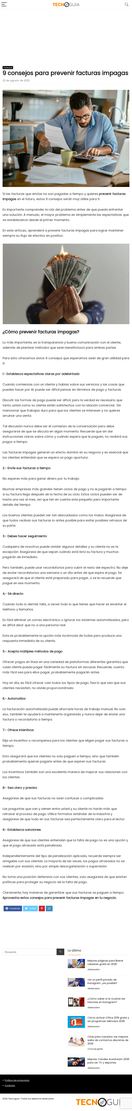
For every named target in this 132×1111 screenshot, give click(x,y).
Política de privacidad (17, 1080)
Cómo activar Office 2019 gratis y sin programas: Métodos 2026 (108, 1019)
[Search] (127, 4)
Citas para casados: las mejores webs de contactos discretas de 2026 (107, 1040)
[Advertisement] (66, 35)
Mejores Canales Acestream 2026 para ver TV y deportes (108, 1060)
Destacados (93, 969)
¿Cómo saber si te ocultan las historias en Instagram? (106, 1000)
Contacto (10, 1085)
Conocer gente (95, 1048)
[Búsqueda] (60, 952)
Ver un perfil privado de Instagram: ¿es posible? (102, 981)
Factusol (8, 67)
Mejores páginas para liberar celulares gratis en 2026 (105, 962)
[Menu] (4, 4)
